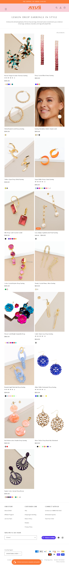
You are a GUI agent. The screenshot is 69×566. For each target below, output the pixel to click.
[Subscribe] (35, 537)
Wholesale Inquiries (50, 514)
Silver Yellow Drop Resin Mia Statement (46, 440)
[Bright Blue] (36, 188)
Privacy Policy (28, 527)
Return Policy (28, 518)
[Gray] (7, 188)
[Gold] (36, 289)
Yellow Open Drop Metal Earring (14, 179)
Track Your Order (49, 518)
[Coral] (12, 497)
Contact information (59, 559)
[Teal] (12, 84)
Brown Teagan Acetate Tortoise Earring (15, 75)
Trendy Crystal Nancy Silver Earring (45, 283)
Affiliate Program (9, 514)
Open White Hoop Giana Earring (44, 179)
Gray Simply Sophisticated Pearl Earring (46, 233)
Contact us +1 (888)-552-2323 (53, 510)
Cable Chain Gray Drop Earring (44, 334)
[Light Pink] (9, 396)
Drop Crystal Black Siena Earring (44, 75)
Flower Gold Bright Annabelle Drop (14, 334)
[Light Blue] (7, 396)
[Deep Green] (15, 497)
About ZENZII (8, 510)
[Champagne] (5, 84)
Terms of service (61, 561)
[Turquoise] (15, 342)
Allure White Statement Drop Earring (45, 387)
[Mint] (42, 188)
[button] (6, 9)
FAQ (26, 510)
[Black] (5, 238)
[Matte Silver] (37, 135)
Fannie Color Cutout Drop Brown (14, 491)
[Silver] (37, 289)
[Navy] (12, 238)
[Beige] (5, 497)
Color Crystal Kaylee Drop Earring (14, 283)
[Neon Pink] (46, 188)
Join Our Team (8, 518)
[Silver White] (41, 446)
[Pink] (10, 84)
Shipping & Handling (30, 514)
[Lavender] (10, 396)
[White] (7, 238)
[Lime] (41, 188)
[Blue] (9, 84)
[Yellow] (39, 84)
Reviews (27, 523)
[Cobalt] (37, 188)
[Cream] (14, 497)
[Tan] (7, 84)
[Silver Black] (37, 446)
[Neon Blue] (44, 188)
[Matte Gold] (5, 135)
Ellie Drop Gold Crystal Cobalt (13, 233)
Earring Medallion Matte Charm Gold (46, 129)
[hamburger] (6, 9)
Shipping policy (48, 559)
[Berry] (7, 497)
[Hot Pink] (37, 84)
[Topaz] (15, 238)
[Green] (5, 289)
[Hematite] (39, 135)
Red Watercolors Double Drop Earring (15, 440)
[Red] (14, 238)
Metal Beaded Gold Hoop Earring (14, 129)
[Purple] (7, 342)
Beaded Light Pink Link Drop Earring (14, 387)
